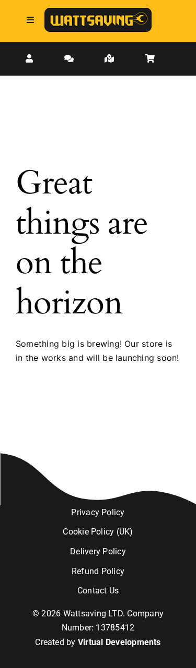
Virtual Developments (119, 642)
